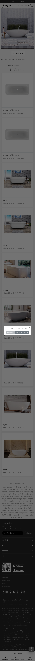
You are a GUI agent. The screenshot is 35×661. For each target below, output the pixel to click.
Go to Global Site (22, 332)
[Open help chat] (31, 649)
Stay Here (10, 332)
